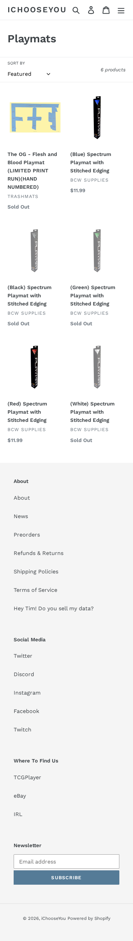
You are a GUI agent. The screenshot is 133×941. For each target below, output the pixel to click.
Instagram (27, 692)
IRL (18, 814)
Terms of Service (35, 590)
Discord (24, 674)
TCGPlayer (27, 777)
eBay (20, 796)
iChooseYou (37, 9)
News (21, 516)
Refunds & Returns (38, 553)
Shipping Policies (36, 571)
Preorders (27, 534)
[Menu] (121, 10)
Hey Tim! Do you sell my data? (54, 608)
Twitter (23, 656)
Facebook (26, 711)
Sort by (16, 63)
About (22, 498)
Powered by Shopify (89, 918)
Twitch (22, 729)
